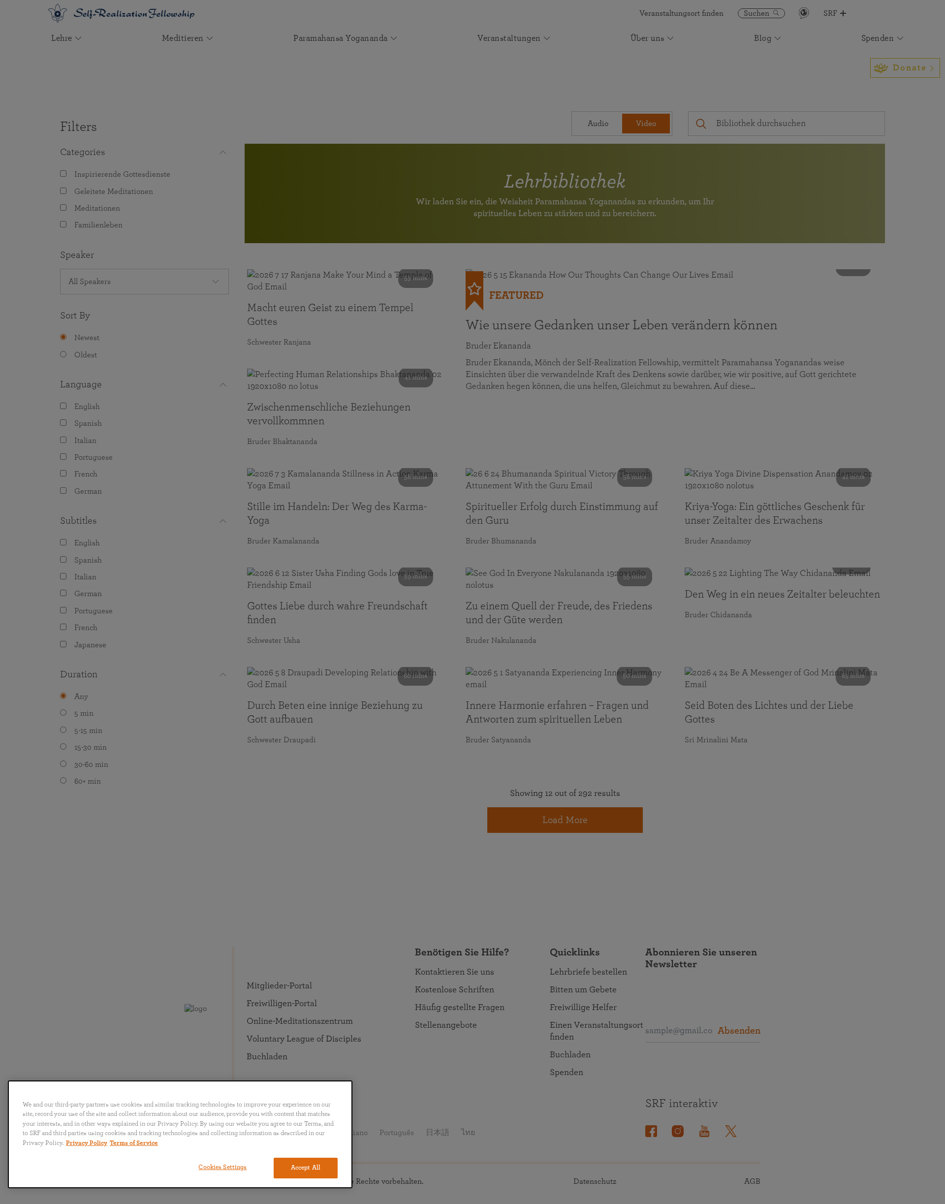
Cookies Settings (222, 1167)
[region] (180, 1134)
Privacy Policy (86, 1143)
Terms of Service (134, 1143)
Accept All (305, 1168)
